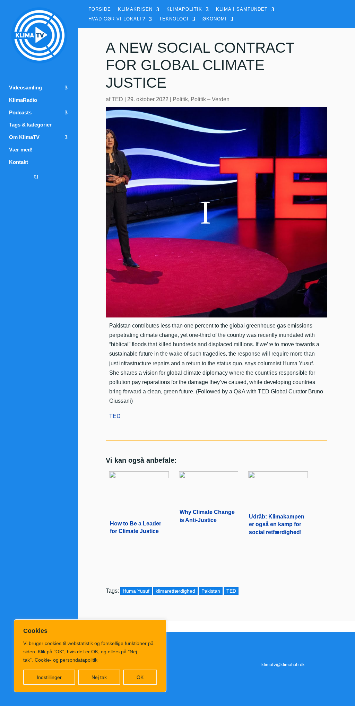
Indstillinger (49, 677)
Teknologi (174, 19)
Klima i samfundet (242, 9)
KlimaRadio (23, 100)
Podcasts (20, 112)
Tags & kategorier (30, 125)
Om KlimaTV (24, 137)
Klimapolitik (184, 9)
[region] (90, 655)
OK (140, 677)
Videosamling (25, 87)
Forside (99, 9)
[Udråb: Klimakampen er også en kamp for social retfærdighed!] (278, 490)
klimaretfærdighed (175, 591)
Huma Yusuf (136, 591)
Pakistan (210, 591)
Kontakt (18, 162)
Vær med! (21, 149)
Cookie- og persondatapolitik (66, 660)
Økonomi (214, 19)
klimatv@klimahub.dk (283, 664)
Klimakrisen (135, 9)
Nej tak (99, 677)
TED (117, 99)
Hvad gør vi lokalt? (116, 19)
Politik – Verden (210, 99)
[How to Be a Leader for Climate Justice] (139, 490)
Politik (180, 99)
